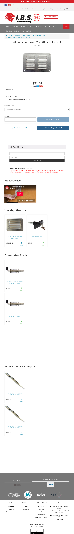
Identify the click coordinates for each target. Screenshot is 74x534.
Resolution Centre (11, 512)
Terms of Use (40, 506)
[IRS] (17, 17)
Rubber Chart (49, 26)
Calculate (37, 160)
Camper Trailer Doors (38, 35)
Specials (15, 26)
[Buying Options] (21, 244)
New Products (26, 9)
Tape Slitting (38, 26)
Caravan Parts (26, 35)
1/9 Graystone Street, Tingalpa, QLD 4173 (59, 507)
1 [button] (33, 361)
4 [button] (41, 361)
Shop (7, 26)
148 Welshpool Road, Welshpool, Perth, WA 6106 (60, 511)
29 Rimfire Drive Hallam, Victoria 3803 (59, 516)
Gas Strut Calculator (12, 31)
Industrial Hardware (14, 35)
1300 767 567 (59, 519)
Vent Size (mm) (9, 106)
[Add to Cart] (43, 244)
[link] (15, 485)
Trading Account (44, 9)
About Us (34, 9)
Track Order (11, 509)
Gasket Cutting (26, 26)
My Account (11, 506)
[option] (37, 62)
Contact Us (17, 9)
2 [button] (36, 361)
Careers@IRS (26, 31)
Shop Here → (46, 1)
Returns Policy (41, 512)
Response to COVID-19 (41, 517)
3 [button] (38, 361)
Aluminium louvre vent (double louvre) (19, 37)
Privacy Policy (40, 509)
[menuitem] (36, 86)
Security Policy (41, 514)
